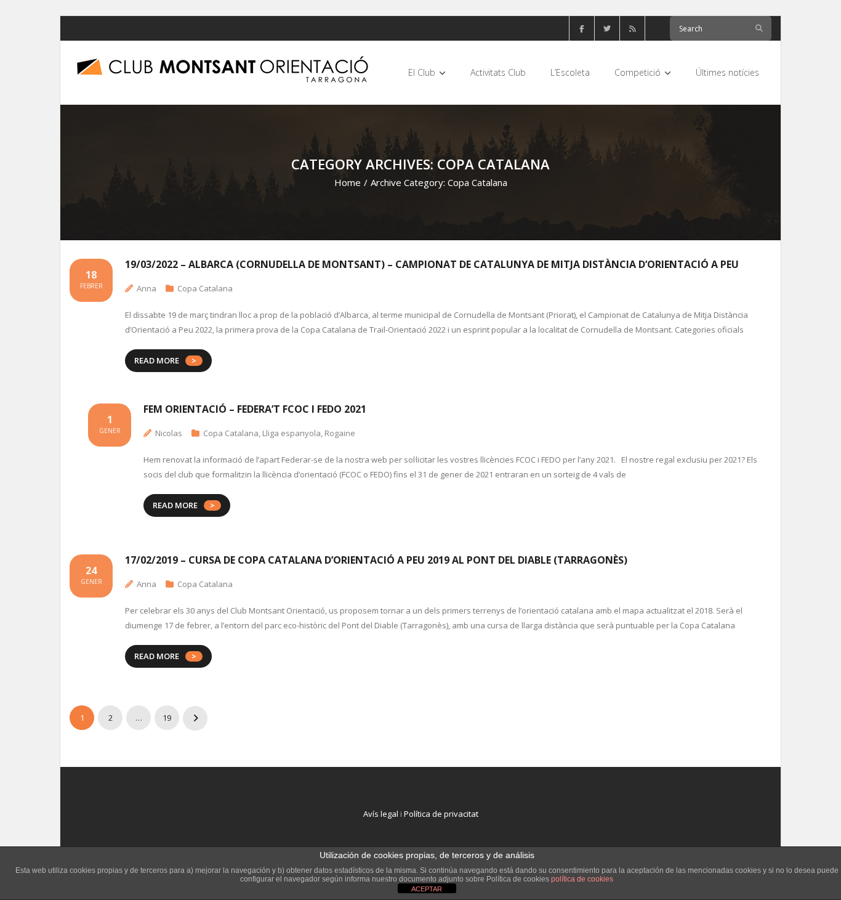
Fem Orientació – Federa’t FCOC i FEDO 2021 (254, 409)
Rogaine (339, 433)
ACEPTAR (426, 889)
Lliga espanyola (291, 433)
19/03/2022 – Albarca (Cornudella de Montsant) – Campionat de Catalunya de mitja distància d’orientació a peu (432, 264)
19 (167, 717)
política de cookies (582, 879)
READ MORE (156, 360)
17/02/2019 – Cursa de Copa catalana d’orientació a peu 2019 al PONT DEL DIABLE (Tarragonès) (376, 560)
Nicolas (168, 433)
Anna (146, 288)
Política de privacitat (441, 813)
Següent (195, 718)
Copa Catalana (205, 288)
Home (347, 182)
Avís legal (380, 813)
